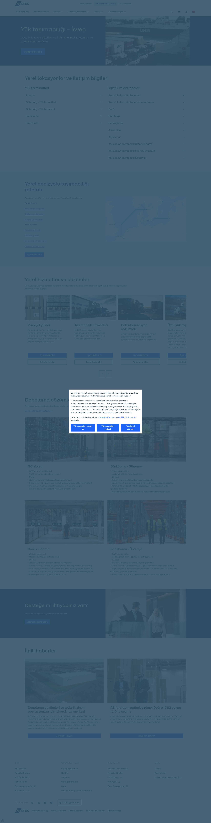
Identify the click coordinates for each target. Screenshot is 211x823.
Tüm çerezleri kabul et (83, 427)
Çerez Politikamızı (106, 417)
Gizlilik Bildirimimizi (127, 417)
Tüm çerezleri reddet (107, 427)
